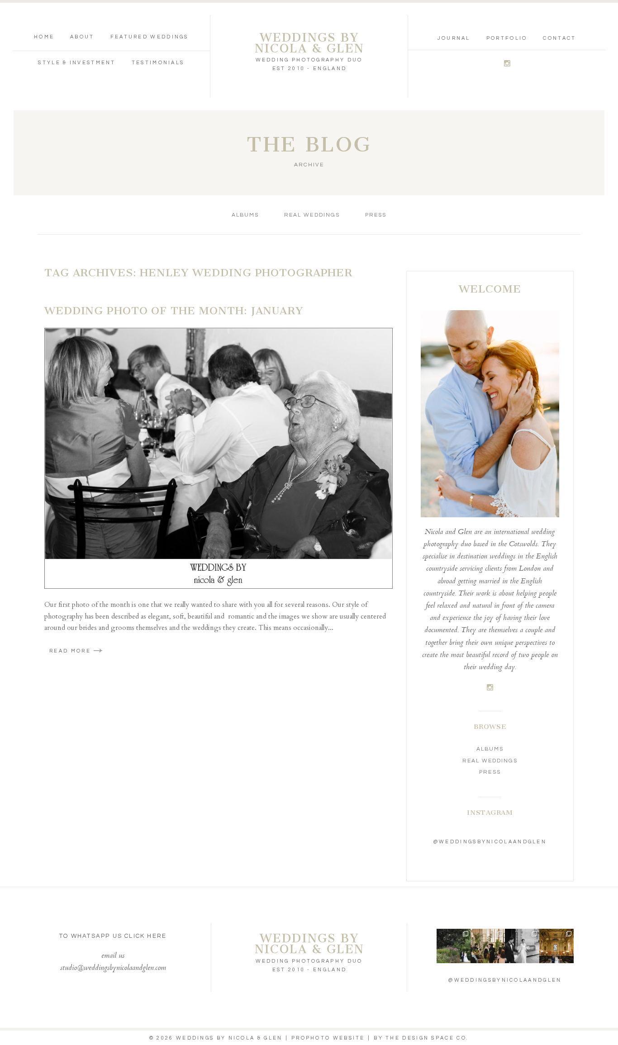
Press (375, 215)
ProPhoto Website (328, 1038)
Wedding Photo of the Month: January (174, 310)
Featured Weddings (149, 36)
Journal (454, 38)
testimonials (158, 62)
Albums (245, 215)
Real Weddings (312, 215)
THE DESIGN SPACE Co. (427, 1038)
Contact (559, 38)
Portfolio (507, 38)
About (82, 36)
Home (44, 36)
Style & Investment (76, 62)
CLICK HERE (145, 936)
